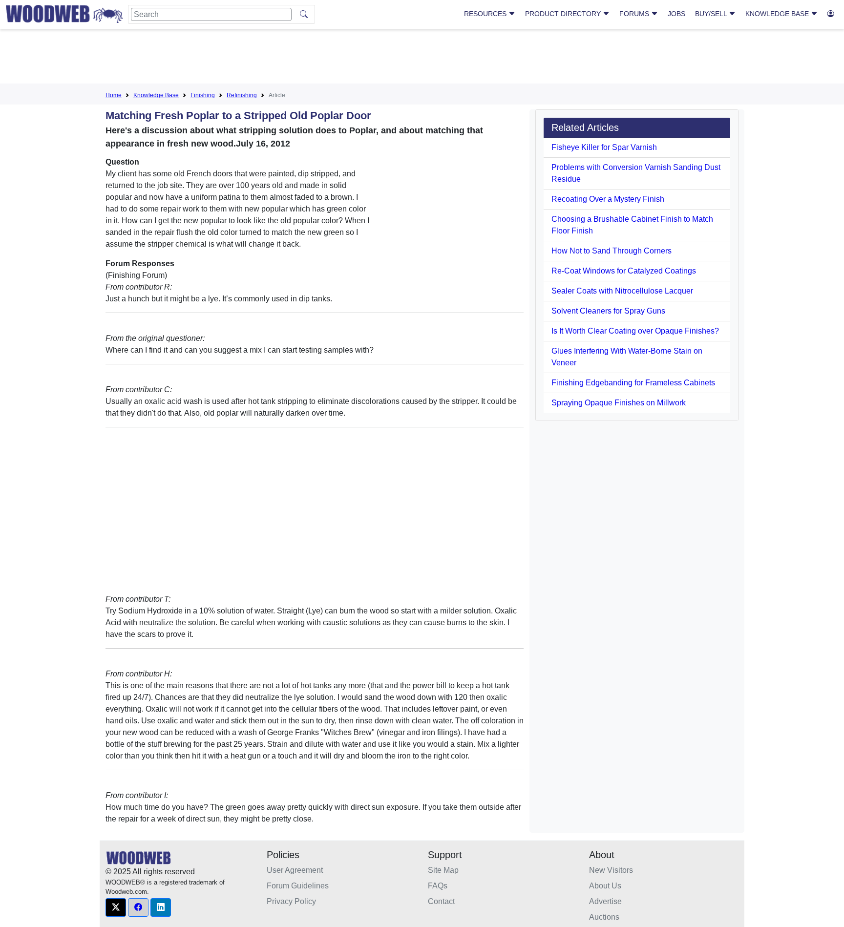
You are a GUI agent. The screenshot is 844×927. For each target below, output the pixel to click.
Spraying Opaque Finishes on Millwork (618, 403)
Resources (486, 14)
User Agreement (295, 870)
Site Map (443, 870)
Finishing (202, 95)
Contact (441, 901)
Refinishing (242, 95)
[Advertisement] (422, 58)
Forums (635, 14)
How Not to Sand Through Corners (611, 251)
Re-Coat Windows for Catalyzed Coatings (623, 271)
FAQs (437, 886)
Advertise (605, 901)
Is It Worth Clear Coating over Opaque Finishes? (635, 331)
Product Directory (564, 14)
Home (114, 95)
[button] (116, 907)
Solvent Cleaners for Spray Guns (608, 311)
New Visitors (611, 870)
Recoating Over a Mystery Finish (607, 199)
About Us (605, 886)
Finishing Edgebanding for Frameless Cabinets (633, 383)
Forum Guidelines (298, 886)
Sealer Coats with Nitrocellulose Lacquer (622, 291)
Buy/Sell (712, 14)
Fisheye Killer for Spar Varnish (604, 147)
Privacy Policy (291, 901)
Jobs (676, 14)
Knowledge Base (778, 14)
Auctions (604, 917)
